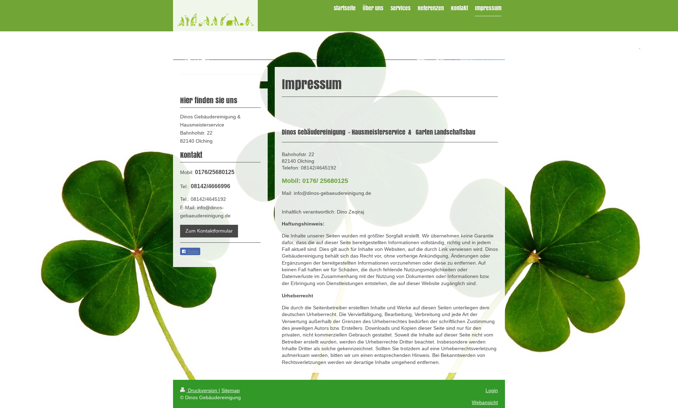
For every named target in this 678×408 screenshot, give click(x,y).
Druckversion (202, 390)
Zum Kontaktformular (209, 231)
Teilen (192, 251)
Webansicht (485, 402)
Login (492, 390)
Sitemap (230, 390)
